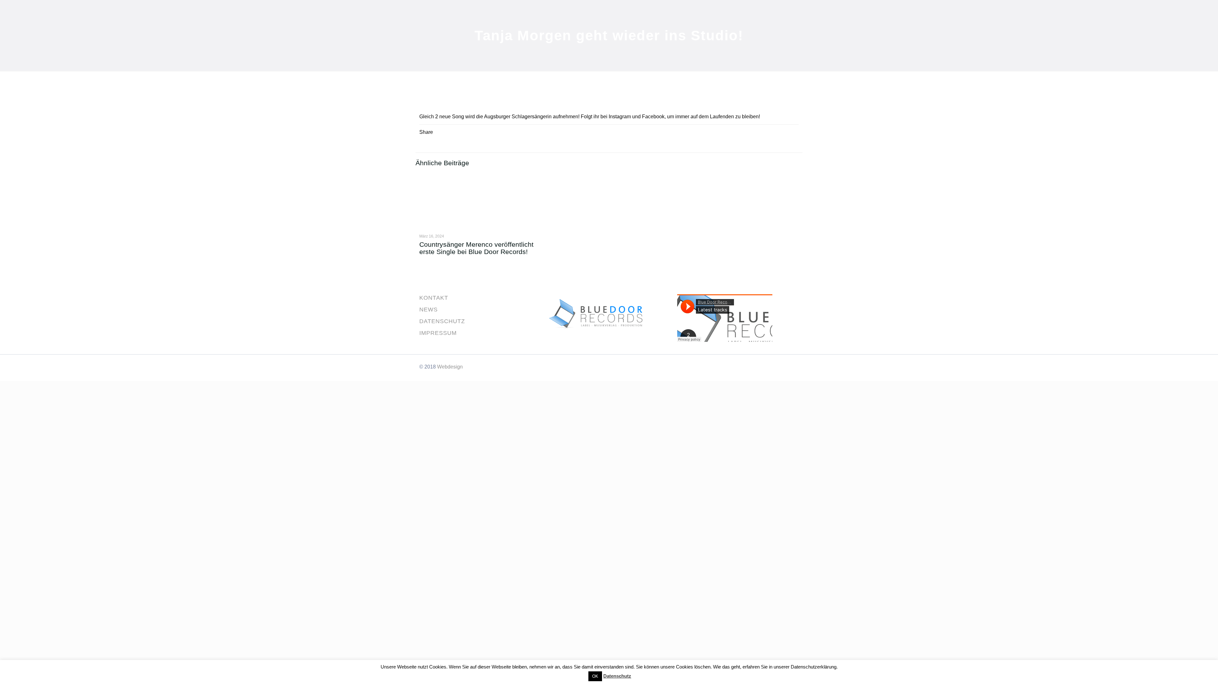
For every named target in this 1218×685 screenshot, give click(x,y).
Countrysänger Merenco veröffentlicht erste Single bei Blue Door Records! (476, 248)
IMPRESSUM (438, 333)
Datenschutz (617, 676)
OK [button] (595, 676)
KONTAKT (433, 298)
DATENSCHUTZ (442, 321)
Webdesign (450, 366)
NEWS (428, 309)
